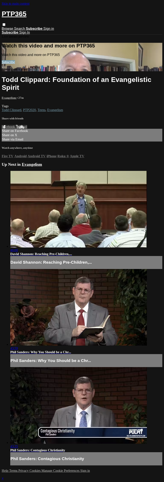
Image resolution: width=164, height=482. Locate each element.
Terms (13, 470)
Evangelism (9, 97)
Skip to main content (15, 3)
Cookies (35, 470)
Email (23, 127)
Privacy (23, 470)
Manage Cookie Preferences (60, 470)
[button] (4, 24)
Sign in (48, 28)
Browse (8, 28)
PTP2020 (29, 110)
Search (20, 28)
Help (5, 470)
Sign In (24, 32)
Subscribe (8, 62)
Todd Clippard (11, 110)
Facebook (9, 127)
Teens (41, 110)
